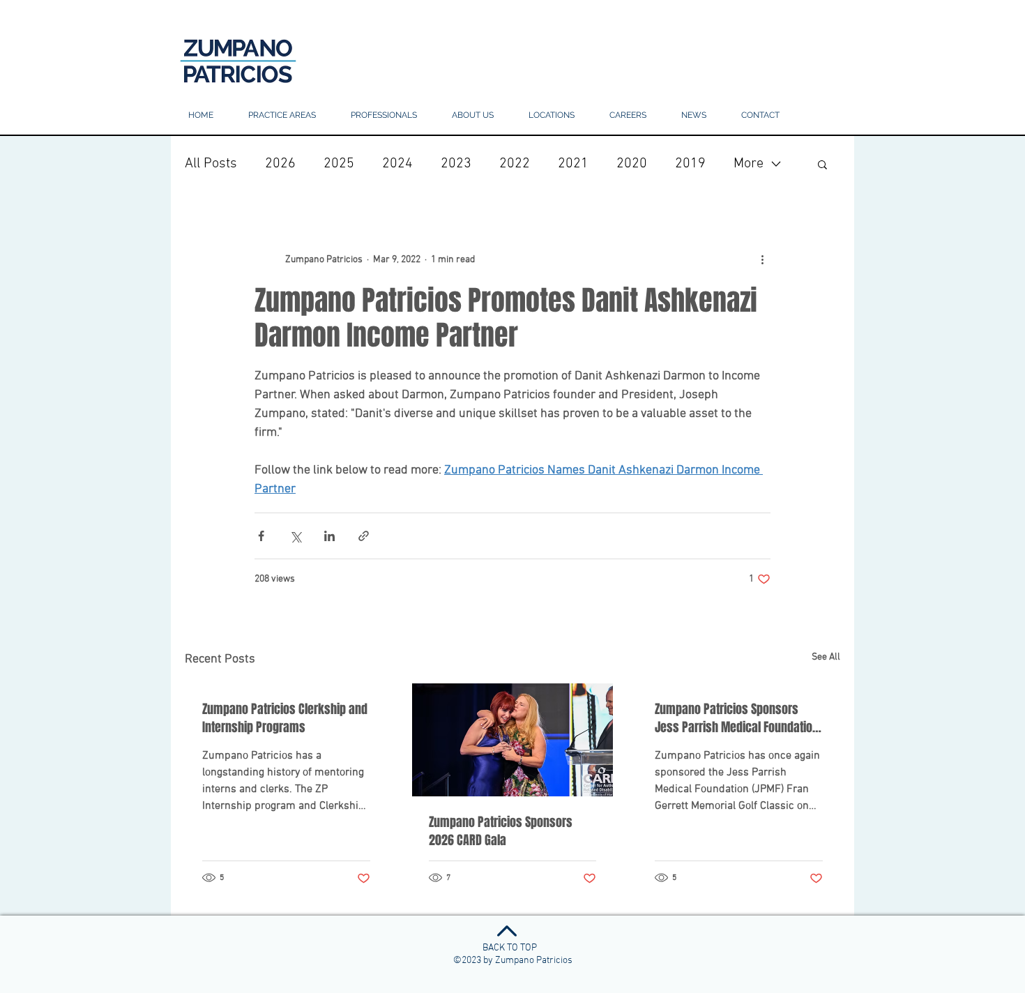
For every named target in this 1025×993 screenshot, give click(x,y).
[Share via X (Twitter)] (295, 536)
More (749, 164)
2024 (397, 164)
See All (826, 657)
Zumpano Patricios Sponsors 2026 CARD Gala (500, 831)
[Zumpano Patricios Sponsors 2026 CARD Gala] (513, 739)
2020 (631, 164)
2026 (280, 164)
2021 (573, 164)
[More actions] (762, 259)
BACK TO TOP (510, 948)
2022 (514, 164)
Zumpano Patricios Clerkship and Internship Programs (284, 718)
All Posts (211, 164)
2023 (456, 164)
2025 (339, 164)
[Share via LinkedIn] (329, 536)
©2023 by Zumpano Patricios (512, 961)
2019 (690, 164)
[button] (551, 115)
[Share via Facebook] (261, 536)
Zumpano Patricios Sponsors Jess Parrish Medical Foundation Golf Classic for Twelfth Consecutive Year (737, 718)
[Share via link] (363, 536)
